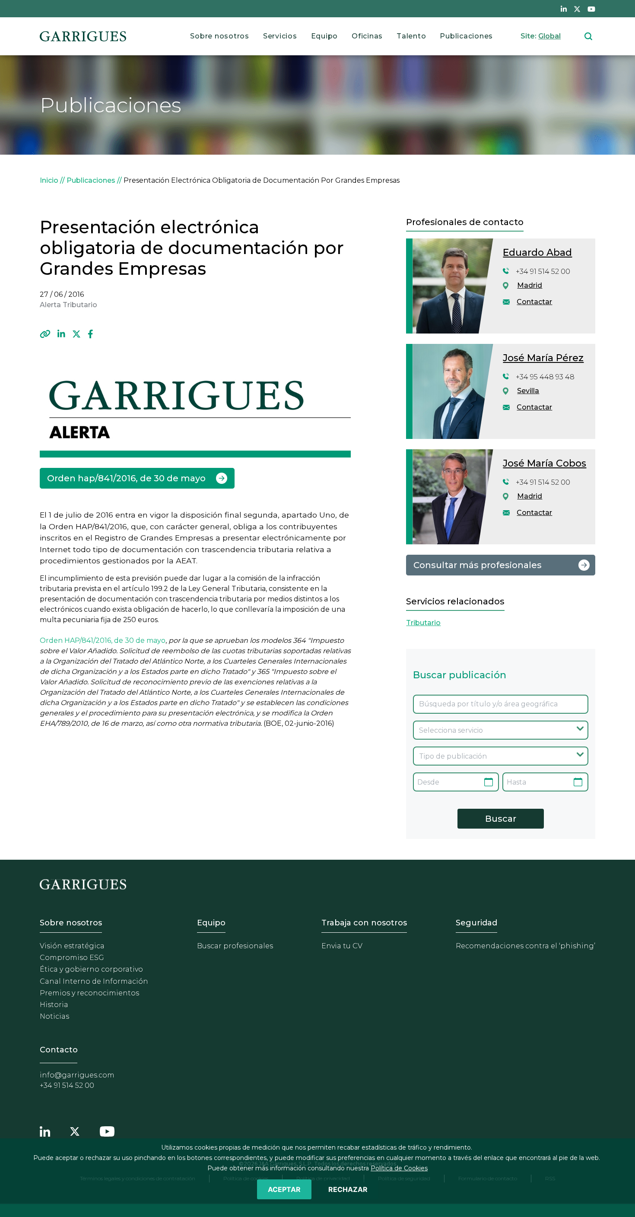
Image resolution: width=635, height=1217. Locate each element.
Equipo (324, 36)
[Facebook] (90, 334)
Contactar (534, 302)
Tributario (423, 623)
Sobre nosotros (219, 36)
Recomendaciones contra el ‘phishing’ (525, 946)
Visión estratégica (72, 946)
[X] (76, 334)
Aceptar (284, 1189)
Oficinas (367, 36)
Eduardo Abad (537, 252)
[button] (45, 334)
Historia (54, 1005)
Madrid (529, 285)
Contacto (59, 1050)
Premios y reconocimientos (89, 993)
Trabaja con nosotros (364, 923)
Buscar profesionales (235, 946)
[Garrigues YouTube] (107, 1130)
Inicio (49, 180)
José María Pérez (543, 358)
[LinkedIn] (61, 334)
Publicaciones (466, 36)
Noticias (54, 1016)
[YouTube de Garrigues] (591, 8)
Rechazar (348, 1189)
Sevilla (528, 391)
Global (549, 36)
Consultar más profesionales (477, 565)
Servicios (280, 36)
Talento (411, 36)
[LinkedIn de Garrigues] (564, 8)
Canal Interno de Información (94, 981)
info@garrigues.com (77, 1075)
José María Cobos (544, 463)
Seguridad (476, 923)
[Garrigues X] (75, 1130)
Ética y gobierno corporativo (91, 969)
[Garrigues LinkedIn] (45, 1130)
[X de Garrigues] (577, 8)
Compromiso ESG (72, 957)
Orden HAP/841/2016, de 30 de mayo (102, 640)
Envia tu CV (341, 946)
